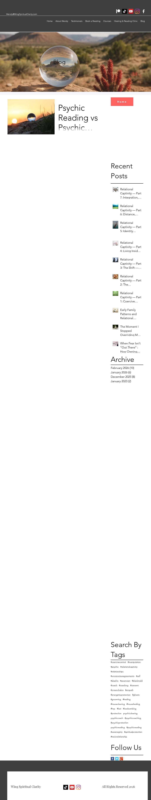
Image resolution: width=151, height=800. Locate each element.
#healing (127, 699)
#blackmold (137, 680)
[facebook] (143, 11)
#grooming (116, 699)
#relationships (117, 671)
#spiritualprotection (133, 732)
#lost (119, 708)
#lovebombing (129, 708)
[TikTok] (124, 11)
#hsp (113, 708)
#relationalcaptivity (128, 666)
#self (138, 676)
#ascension (125, 680)
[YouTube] (130, 11)
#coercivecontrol (118, 662)
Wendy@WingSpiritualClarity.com (21, 14)
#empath (129, 690)
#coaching (123, 685)
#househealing (133, 704)
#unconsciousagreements (122, 676)
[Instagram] (137, 11)
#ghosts (135, 694)
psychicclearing (130, 713)
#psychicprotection (119, 722)
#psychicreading (134, 727)
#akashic (114, 680)
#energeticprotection (121, 694)
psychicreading (118, 727)
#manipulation (134, 662)
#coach (114, 685)
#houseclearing (118, 704)
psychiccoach (117, 718)
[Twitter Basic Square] (117, 758)
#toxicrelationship (119, 736)
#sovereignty (116, 732)
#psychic (115, 666)
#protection (116, 713)
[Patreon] (118, 11)
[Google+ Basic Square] (121, 758)
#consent (134, 685)
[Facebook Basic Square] (112, 758)
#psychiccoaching (133, 718)
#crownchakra (117, 690)
